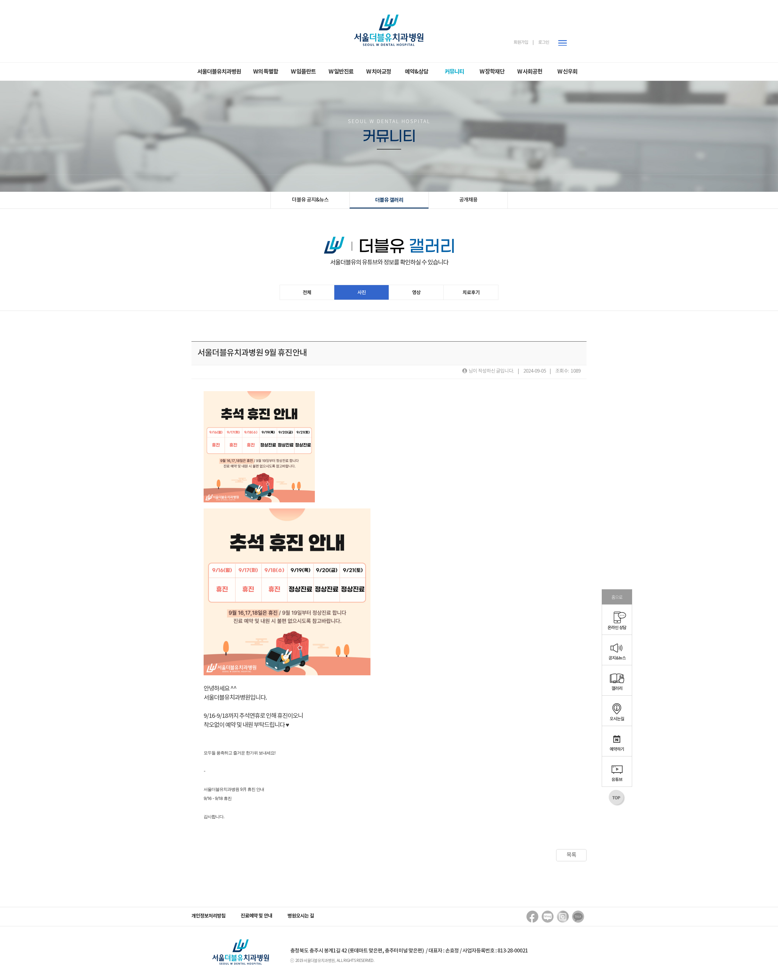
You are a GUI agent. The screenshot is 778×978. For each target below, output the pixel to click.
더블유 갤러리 (389, 200)
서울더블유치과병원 (219, 71)
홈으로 (616, 597)
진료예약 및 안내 (256, 916)
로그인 (543, 42)
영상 (416, 292)
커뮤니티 (454, 71)
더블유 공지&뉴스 (310, 200)
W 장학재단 (492, 71)
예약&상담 (416, 71)
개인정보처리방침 (208, 916)
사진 (361, 292)
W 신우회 (567, 71)
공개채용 (468, 200)
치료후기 (471, 292)
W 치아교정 (378, 71)
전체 (307, 292)
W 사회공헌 (529, 71)
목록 (571, 855)
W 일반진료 (341, 71)
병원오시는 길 (300, 916)
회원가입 (521, 42)
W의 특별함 (265, 71)
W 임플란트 (303, 71)
